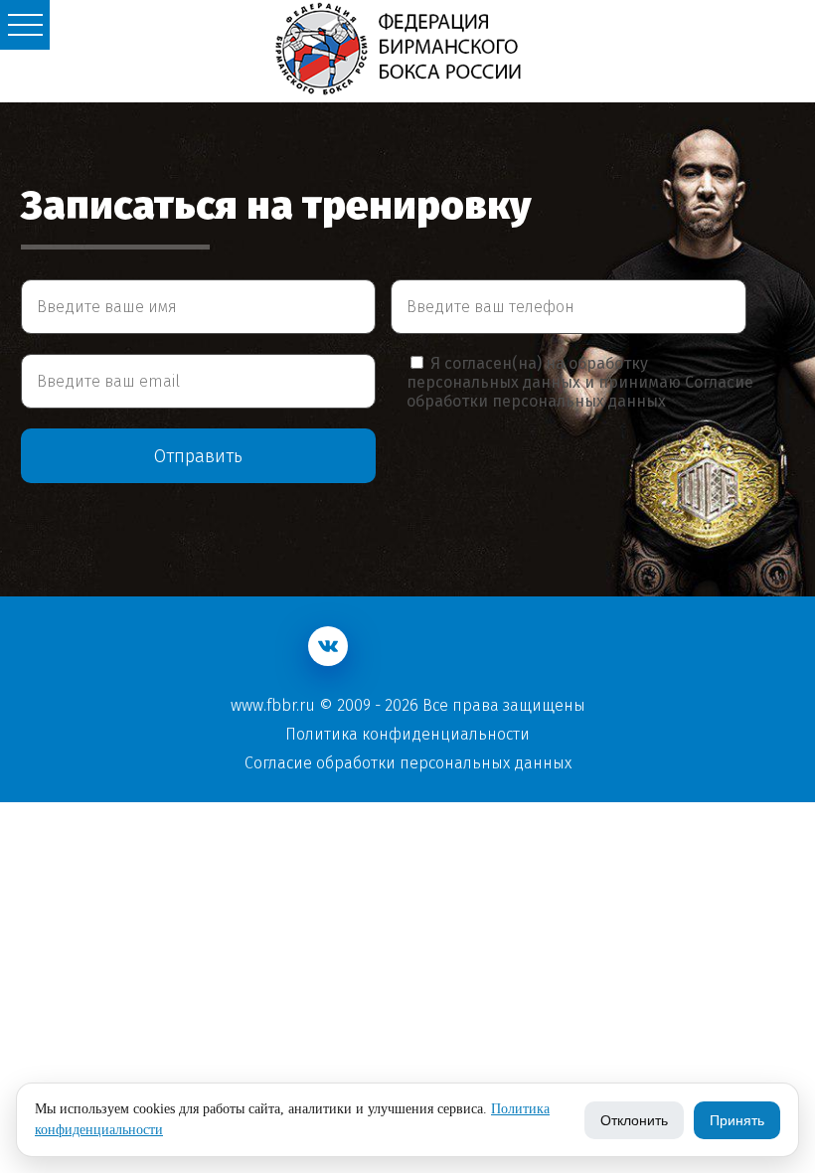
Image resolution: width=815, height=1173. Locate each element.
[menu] (25, 25)
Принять (737, 1120)
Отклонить (634, 1120)
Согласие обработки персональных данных (580, 392)
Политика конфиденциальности (407, 734)
